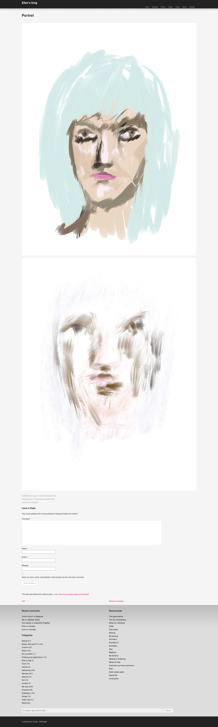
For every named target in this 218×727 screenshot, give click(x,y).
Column (25, 647)
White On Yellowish (117, 623)
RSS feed (43, 721)
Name (25, 548)
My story (25, 686)
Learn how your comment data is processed (71, 594)
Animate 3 (113, 639)
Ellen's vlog (26, 660)
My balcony (113, 636)
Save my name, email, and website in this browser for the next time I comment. (53, 577)
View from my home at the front (121, 665)
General (25, 673)
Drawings (155, 7)
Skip (111, 649)
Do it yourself (27, 654)
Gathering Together (42, 623)
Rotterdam (26, 693)
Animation (113, 645)
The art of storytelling (117, 619)
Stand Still (113, 675)
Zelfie (111, 626)
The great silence (116, 616)
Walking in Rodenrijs (117, 659)
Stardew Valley (34, 619)
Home (147, 7)
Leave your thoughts (30, 502)
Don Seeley (26, 623)
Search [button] (168, 710)
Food (24, 663)
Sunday (32, 626)
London (25, 683)
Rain (111, 668)
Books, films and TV (30, 644)
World (24, 703)
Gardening (26, 670)
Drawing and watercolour (45, 499)
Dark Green (113, 629)
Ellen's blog (29, 3)
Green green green (116, 672)
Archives (192, 7)
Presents (25, 690)
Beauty (24, 640)
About (184, 7)
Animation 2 (114, 642)
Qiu (23, 619)
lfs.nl (24, 680)
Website (25, 565)
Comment (26, 518)
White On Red (114, 662)
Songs (178, 7)
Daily (24, 650)
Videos (170, 7)
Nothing (112, 632)
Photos (163, 7)
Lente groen (114, 678)
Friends (25, 667)
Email (25, 557)
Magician (39, 616)
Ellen (54, 495)
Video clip (26, 699)
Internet (25, 676)
